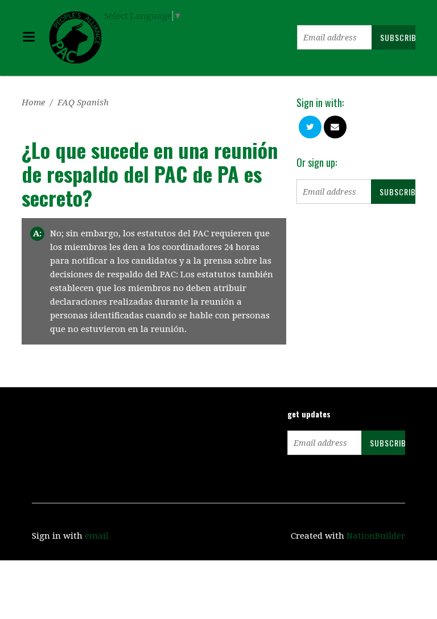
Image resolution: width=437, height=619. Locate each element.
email (97, 536)
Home (33, 102)
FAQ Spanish (83, 102)
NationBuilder (376, 536)
